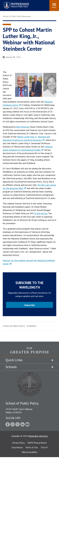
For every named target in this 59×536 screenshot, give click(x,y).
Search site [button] (10, 4)
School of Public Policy (14, 326)
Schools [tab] (11, 367)
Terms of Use (31, 447)
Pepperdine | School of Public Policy (13, 4)
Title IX (44, 447)
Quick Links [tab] (13, 360)
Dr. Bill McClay (40, 213)
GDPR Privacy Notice (37, 442)
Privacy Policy (18, 442)
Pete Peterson (22, 126)
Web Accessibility (29, 452)
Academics (32, 326)
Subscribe (29, 305)
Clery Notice (17, 447)
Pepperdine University (38, 436)
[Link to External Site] (29, 352)
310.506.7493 (12, 418)
